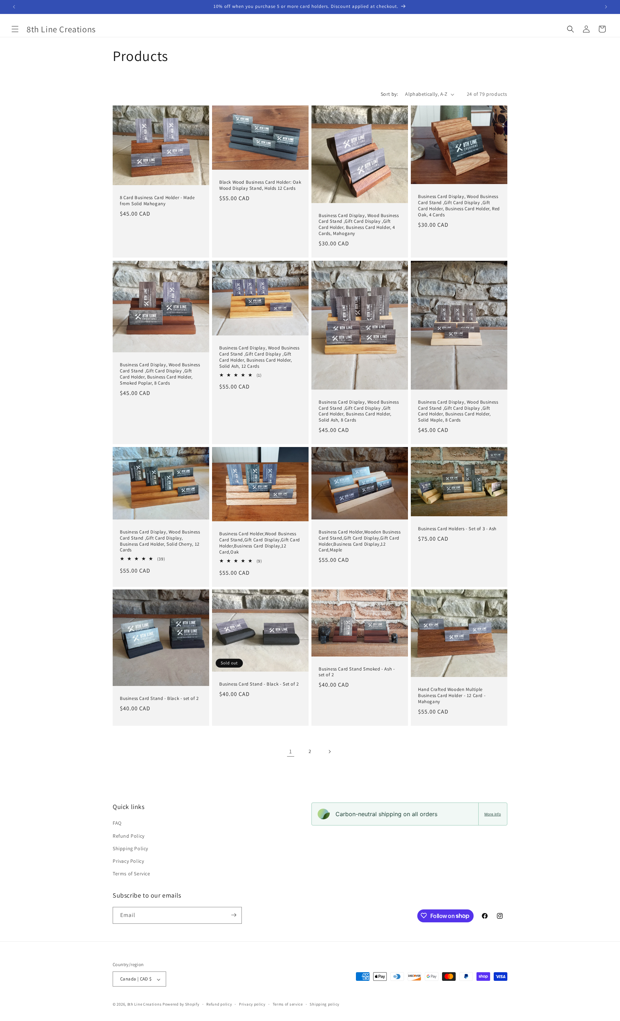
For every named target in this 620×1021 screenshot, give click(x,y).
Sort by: (389, 94)
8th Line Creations (145, 1004)
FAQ (117, 823)
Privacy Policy (128, 861)
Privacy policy (252, 1004)
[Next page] (329, 751)
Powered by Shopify (181, 1004)
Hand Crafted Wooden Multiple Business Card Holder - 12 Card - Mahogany (451, 696)
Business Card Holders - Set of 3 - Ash (457, 529)
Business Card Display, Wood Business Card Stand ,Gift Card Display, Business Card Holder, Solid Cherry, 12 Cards (160, 541)
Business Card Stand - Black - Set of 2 (259, 684)
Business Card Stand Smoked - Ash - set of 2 (357, 672)
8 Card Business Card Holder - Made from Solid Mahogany (157, 201)
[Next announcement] (606, 7)
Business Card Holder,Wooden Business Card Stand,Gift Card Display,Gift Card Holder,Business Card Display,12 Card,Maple (360, 541)
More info (492, 814)
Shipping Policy (130, 848)
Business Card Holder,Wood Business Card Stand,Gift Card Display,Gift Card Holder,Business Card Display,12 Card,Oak (259, 543)
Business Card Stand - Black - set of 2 (159, 698)
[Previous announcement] (14, 7)
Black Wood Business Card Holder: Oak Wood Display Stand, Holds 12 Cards (260, 186)
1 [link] (290, 751)
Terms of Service (131, 874)
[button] (15, 29)
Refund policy (219, 1004)
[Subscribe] (233, 915)
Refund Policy (129, 836)
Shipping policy (324, 1004)
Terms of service (288, 1004)
